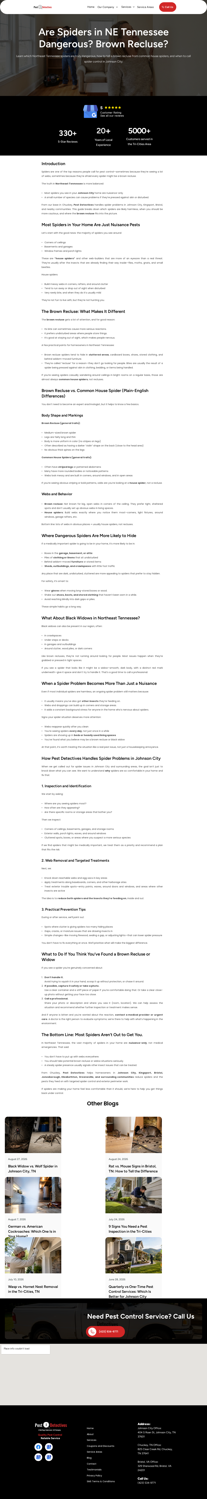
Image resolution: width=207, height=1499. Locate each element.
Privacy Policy (94, 1475)
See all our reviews (112, 115)
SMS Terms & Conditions (101, 1481)
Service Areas (94, 1451)
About (90, 1434)
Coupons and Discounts (100, 1445)
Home (90, 6)
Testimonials (94, 1469)
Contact (91, 1463)
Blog (89, 1457)
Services (91, 1440)
